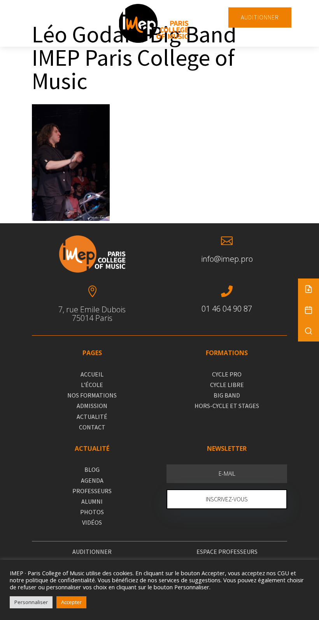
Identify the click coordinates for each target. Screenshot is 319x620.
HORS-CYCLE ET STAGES (227, 406)
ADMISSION (92, 406)
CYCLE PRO (227, 374)
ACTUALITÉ (92, 416)
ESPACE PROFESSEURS (227, 551)
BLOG (92, 469)
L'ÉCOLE (92, 385)
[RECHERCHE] (308, 331)
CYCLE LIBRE (227, 385)
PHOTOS (92, 512)
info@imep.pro (227, 259)
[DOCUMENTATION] (308, 288)
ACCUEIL (92, 374)
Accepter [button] (71, 602)
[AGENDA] (308, 310)
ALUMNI (92, 501)
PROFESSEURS (92, 491)
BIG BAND (227, 395)
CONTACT (92, 427)
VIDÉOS (92, 522)
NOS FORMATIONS (92, 395)
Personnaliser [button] (31, 602)
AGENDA (92, 480)
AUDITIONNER (260, 17)
